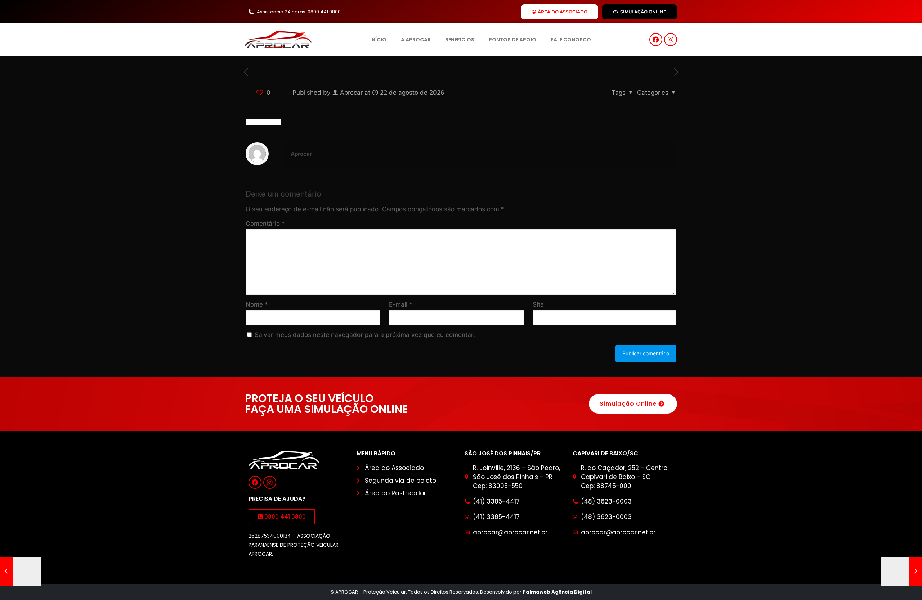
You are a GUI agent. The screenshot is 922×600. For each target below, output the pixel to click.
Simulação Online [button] (628, 404)
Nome (257, 304)
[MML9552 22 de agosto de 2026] (901, 571)
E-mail (400, 304)
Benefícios (459, 39)
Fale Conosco (571, 39)
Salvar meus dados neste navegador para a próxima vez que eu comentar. (365, 334)
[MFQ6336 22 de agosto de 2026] (20, 571)
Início (378, 39)
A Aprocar (416, 39)
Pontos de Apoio (512, 39)
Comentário (265, 223)
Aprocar (351, 92)
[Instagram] (670, 39)
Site (538, 304)
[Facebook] (655, 39)
